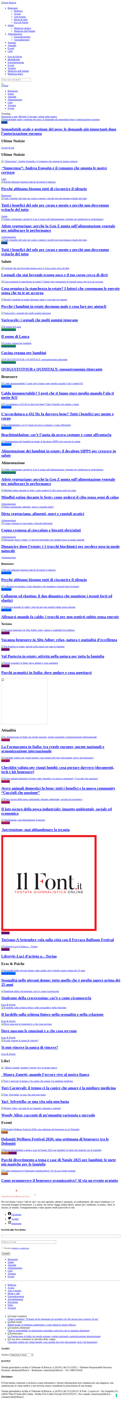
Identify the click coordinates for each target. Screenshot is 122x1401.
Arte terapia (20, 16)
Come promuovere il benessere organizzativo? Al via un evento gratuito (59, 1180)
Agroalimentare (22, 39)
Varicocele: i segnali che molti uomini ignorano (39, 320)
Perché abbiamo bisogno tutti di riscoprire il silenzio (44, 189)
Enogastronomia (22, 36)
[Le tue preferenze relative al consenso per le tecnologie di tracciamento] (116, 1395)
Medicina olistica (22, 28)
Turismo (12, 42)
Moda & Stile (20, 19)
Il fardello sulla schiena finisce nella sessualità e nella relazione (52, 1014)
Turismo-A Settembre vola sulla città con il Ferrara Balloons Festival (57, 940)
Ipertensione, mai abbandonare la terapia (35, 830)
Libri (10, 51)
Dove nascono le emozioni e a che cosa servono (39, 1031)
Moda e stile (14, 1293)
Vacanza (12, 1308)
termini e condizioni (20, 1248)
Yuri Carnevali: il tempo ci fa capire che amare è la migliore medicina (58, 1088)
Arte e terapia (14, 1290)
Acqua (17, 13)
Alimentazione (15, 34)
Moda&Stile (14, 59)
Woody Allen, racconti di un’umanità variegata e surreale (48, 1115)
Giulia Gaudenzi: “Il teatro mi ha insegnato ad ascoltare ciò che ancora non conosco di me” (53, 1319)
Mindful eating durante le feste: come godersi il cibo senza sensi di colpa (60, 497)
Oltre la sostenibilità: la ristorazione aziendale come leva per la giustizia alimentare (49, 1330)
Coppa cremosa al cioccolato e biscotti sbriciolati (41, 530)
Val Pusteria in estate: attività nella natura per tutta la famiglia (52, 656)
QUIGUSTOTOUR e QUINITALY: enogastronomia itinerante (51, 369)
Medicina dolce (15, 74)
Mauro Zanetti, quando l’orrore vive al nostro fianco (45, 1074)
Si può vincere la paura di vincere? (29, 1047)
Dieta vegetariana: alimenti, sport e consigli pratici (42, 514)
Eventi (11, 48)
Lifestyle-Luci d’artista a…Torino (29, 956)
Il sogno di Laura (15, 336)
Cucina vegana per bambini (23, 353)
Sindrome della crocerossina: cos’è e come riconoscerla (46, 998)
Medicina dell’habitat (24, 31)
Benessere (13, 8)
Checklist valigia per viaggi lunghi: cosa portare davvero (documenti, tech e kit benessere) (52, 1342)
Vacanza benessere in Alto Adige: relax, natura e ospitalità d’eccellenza (59, 640)
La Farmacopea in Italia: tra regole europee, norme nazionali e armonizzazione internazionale (54, 1336)
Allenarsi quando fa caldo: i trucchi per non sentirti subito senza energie (60, 617)
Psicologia (13, 1302)
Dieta (10, 1305)
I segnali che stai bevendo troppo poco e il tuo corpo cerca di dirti (54, 275)
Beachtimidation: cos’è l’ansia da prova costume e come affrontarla (56, 435)
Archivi (5, 1354)
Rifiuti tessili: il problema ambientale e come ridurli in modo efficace (42, 1324)
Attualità (12, 45)
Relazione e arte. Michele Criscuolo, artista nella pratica (29, 116)
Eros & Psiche (21, 22)
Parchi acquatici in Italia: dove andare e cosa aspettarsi (46, 672)
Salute (11, 25)
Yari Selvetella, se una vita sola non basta (35, 1101)
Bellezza (18, 11)
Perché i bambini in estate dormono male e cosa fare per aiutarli (53, 306)
